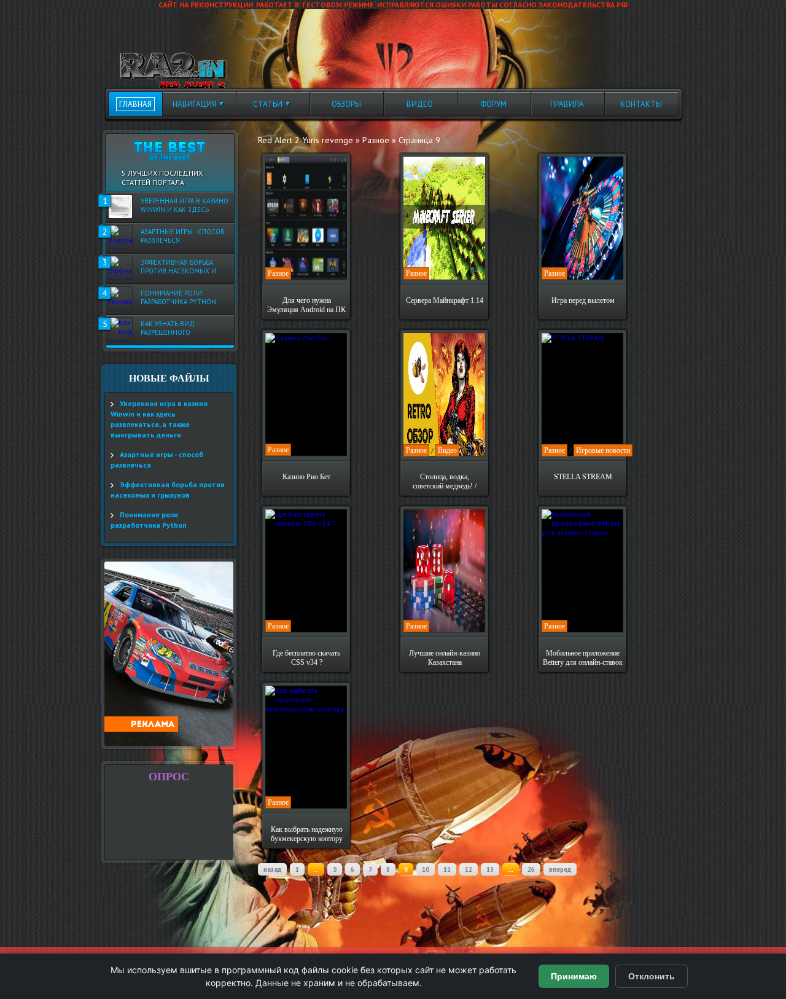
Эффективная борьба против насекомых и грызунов (178, 267)
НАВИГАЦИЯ (194, 104)
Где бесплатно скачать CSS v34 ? (306, 658)
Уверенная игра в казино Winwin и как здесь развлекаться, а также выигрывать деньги (184, 206)
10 (425, 869)
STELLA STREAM (583, 476)
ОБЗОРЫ (346, 104)
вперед (560, 869)
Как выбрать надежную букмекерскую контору (307, 834)
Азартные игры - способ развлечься (182, 236)
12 (468, 869)
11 (447, 869)
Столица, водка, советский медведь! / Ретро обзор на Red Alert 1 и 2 (445, 481)
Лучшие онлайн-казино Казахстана (444, 658)
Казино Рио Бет (306, 476)
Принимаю (574, 976)
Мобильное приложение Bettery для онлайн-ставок (583, 658)
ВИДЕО (420, 104)
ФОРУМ (493, 104)
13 (490, 869)
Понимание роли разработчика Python (178, 297)
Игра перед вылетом (583, 300)
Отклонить (651, 976)
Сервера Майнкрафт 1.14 (444, 300)
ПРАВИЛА (567, 104)
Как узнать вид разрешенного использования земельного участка (177, 328)
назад (272, 869)
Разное (278, 273)
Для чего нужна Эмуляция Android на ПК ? (306, 305)
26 (531, 869)
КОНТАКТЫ (641, 104)
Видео (447, 450)
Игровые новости (603, 450)
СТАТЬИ (267, 104)
